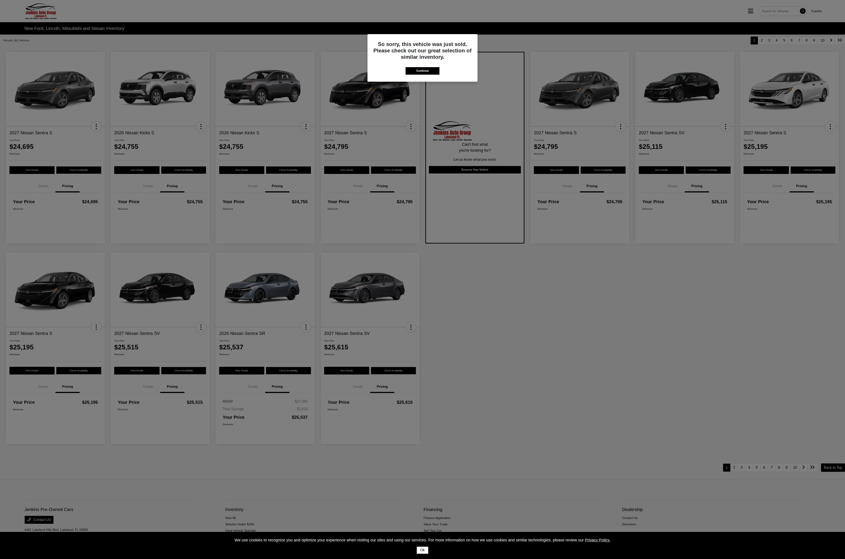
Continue (422, 70)
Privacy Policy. (597, 540)
